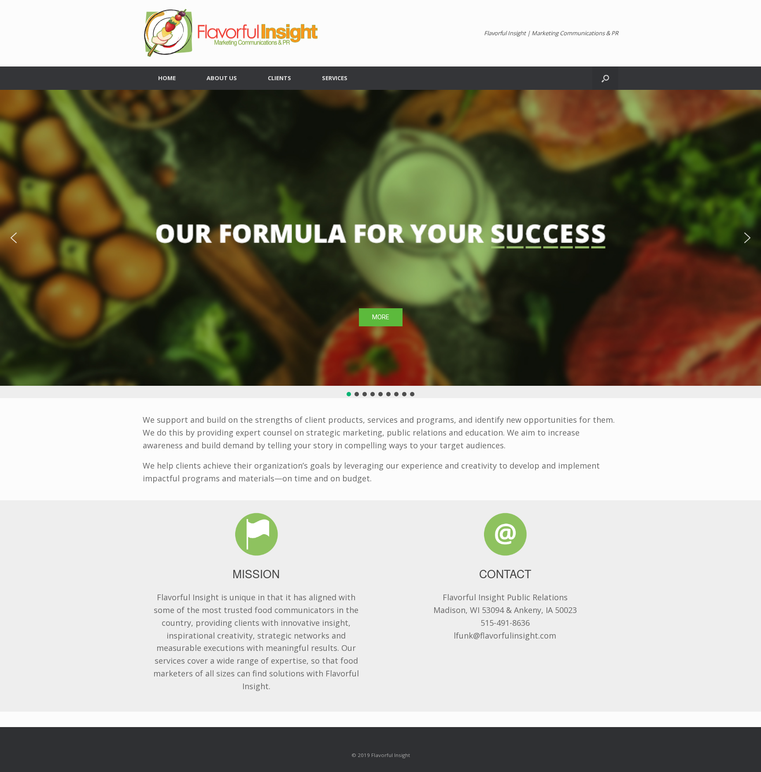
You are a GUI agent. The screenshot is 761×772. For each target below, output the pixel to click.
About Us (222, 78)
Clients (279, 78)
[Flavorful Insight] (231, 33)
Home (167, 78)
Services (334, 78)
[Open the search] (605, 78)
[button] (14, 238)
